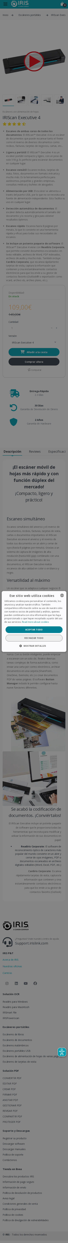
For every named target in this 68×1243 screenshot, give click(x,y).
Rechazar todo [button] (33, 638)
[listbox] (62, 595)
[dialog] (34, 621)
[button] (34, 646)
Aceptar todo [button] (34, 629)
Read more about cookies (35, 621)
